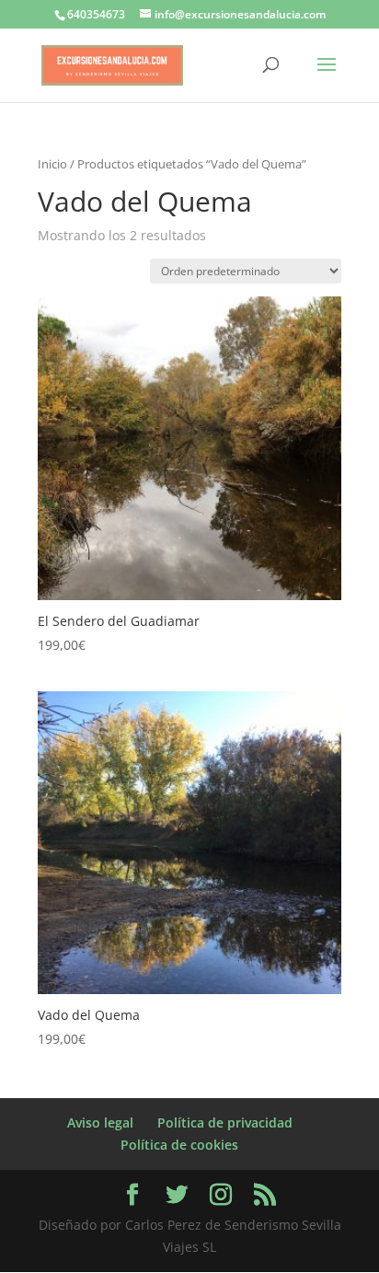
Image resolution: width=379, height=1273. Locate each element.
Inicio (52, 164)
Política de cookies (179, 1144)
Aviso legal (100, 1122)
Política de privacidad (225, 1122)
